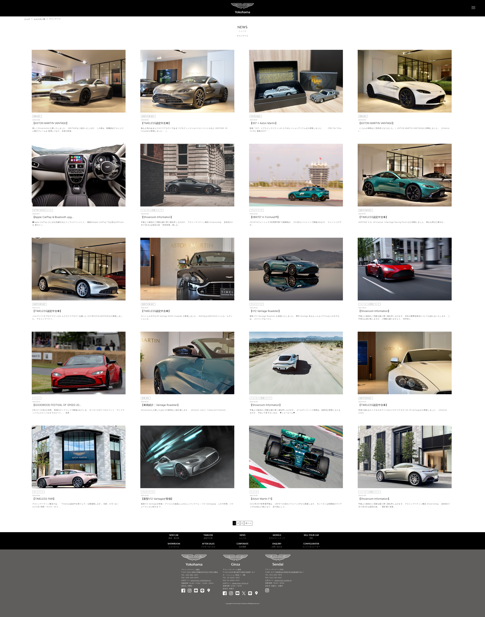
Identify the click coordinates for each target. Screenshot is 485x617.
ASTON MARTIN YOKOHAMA (242, 8)
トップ (27, 19)
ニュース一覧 (39, 19)
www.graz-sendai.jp (283, 580)
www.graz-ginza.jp (240, 583)
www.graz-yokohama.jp (201, 580)
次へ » (248, 523)
